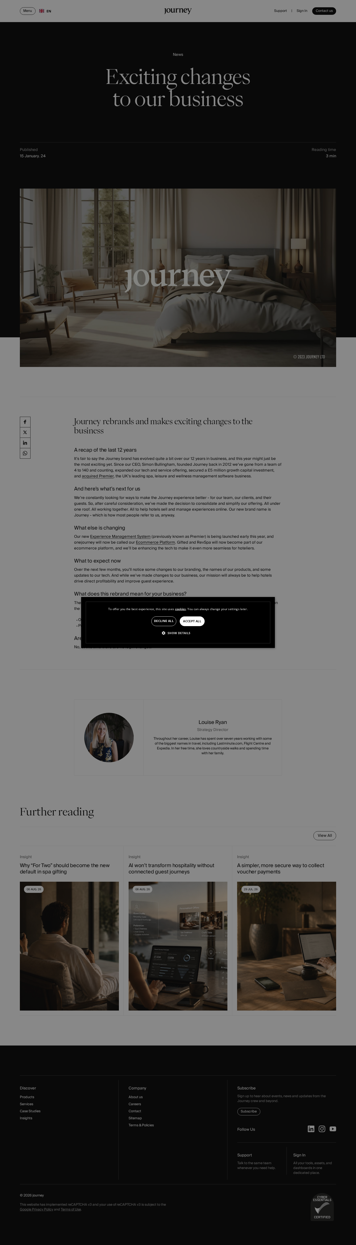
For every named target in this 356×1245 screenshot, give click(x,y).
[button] (177, 633)
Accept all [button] (192, 621)
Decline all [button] (164, 621)
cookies (180, 609)
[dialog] (178, 622)
